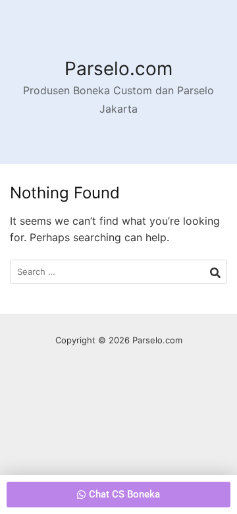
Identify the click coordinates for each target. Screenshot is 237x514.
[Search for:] (118, 272)
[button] (118, 494)
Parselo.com (118, 68)
